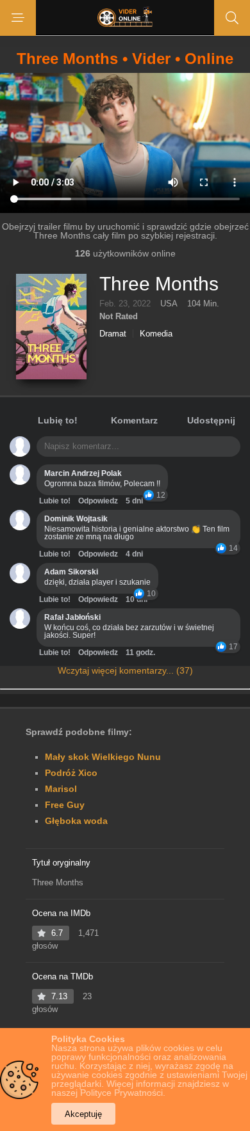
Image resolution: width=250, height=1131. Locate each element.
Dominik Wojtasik (76, 519)
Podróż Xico (71, 773)
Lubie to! (55, 501)
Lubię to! (58, 420)
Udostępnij (211, 420)
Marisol (61, 789)
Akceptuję (83, 1114)
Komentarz (134, 420)
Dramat (112, 333)
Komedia (156, 333)
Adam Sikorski (71, 572)
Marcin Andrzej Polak (83, 473)
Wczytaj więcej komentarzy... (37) (125, 670)
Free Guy (65, 805)
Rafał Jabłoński (72, 617)
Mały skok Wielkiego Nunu (103, 757)
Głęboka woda (76, 821)
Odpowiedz (98, 501)
